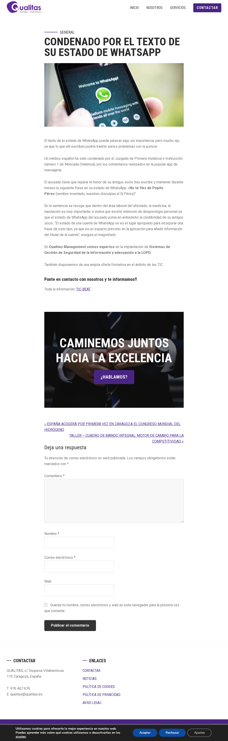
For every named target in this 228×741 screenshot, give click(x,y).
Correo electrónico (59, 557)
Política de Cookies (99, 687)
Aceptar (145, 733)
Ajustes (199, 733)
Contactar (91, 671)
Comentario (54, 476)
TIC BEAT (83, 289)
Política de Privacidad (101, 695)
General (67, 32)
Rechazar (172, 733)
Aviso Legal (92, 703)
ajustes (21, 737)
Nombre (51, 534)
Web (47, 581)
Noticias (90, 679)
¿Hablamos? (114, 377)
